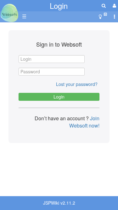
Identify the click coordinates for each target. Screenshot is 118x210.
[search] (103, 5)
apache (9, 12)
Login (59, 5)
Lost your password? (77, 84)
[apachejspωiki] (9, 11)
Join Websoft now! (84, 122)
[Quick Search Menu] (103, 5)
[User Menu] (113, 5)
